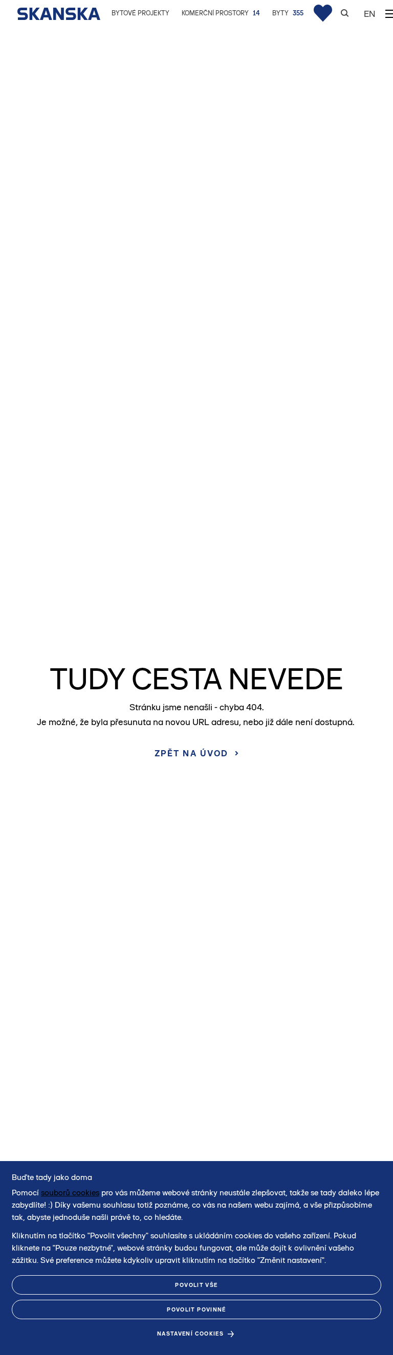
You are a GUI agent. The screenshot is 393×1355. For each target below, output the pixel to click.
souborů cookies (70, 1192)
